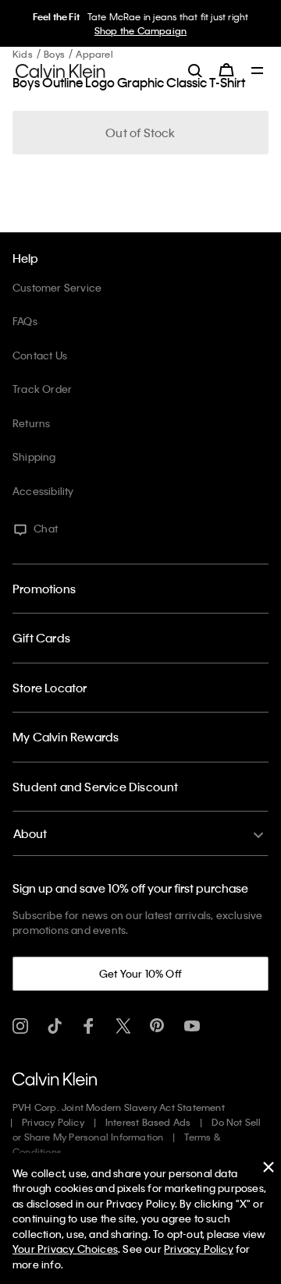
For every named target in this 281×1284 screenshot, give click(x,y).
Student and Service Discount (95, 786)
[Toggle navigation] (257, 72)
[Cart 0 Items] (226, 70)
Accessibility (43, 490)
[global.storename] (60, 69)
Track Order (42, 388)
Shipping (34, 456)
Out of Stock (140, 132)
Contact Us (39, 355)
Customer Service (56, 287)
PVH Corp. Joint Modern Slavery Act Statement (118, 1107)
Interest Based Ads (148, 1122)
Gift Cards (41, 638)
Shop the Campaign (140, 30)
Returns (31, 423)
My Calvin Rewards (65, 737)
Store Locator (49, 687)
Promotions (44, 588)
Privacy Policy (53, 1122)
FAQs (24, 320)
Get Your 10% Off (140, 973)
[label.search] (195, 70)
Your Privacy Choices (65, 1248)
